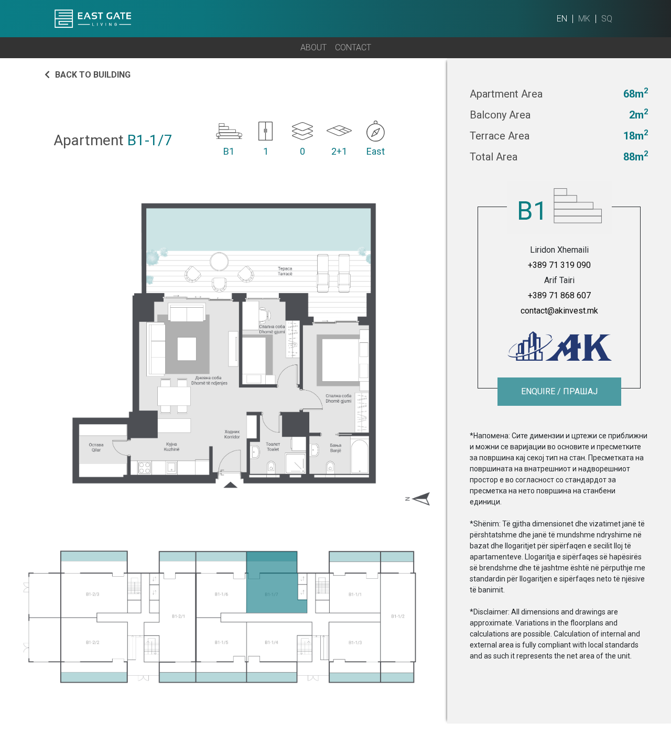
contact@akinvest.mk (559, 311)
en (562, 19)
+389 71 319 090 (559, 265)
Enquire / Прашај (559, 391)
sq (606, 19)
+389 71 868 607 (559, 295)
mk (584, 19)
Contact (353, 47)
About (313, 47)
